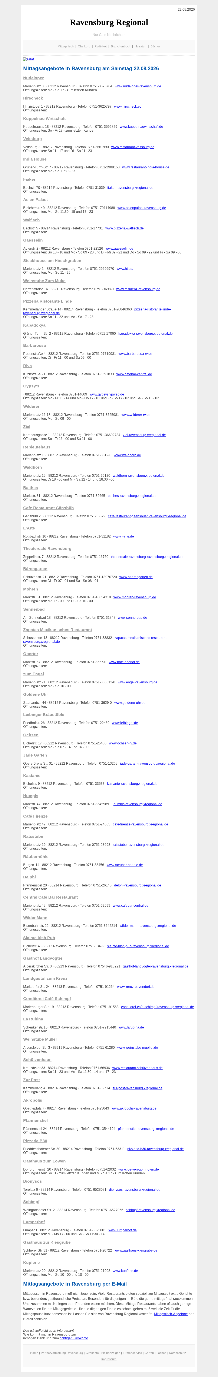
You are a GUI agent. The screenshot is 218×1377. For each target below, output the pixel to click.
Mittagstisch (66, 46)
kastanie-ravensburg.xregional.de (132, 783)
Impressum (108, 1359)
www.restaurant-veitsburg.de (132, 147)
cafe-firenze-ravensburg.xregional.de (140, 824)
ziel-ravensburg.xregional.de (144, 435)
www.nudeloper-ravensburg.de (138, 86)
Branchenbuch (121, 46)
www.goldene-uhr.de (129, 702)
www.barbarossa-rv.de (135, 354)
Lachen (161, 1352)
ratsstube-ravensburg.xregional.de (138, 844)
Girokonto (92, 1352)
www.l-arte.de (123, 536)
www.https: (125, 268)
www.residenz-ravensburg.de (138, 289)
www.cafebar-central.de (134, 374)
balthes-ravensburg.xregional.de (132, 496)
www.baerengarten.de (136, 577)
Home (34, 1352)
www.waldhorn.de (127, 455)
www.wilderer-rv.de (136, 415)
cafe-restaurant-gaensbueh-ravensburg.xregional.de (147, 516)
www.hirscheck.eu (128, 106)
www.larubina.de (131, 1027)
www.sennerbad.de (132, 617)
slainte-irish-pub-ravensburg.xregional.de (138, 946)
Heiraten (140, 46)
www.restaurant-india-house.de (145, 167)
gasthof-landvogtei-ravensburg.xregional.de (155, 966)
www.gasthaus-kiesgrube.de (136, 1250)
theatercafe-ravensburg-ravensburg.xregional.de (147, 557)
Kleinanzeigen (110, 1352)
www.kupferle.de (125, 1271)
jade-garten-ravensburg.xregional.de (147, 763)
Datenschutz (177, 1352)
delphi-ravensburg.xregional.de (137, 885)
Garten (149, 1352)
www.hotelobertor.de (124, 662)
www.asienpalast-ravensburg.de (142, 208)
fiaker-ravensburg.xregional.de (130, 187)
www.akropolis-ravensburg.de (134, 1108)
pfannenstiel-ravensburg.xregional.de (146, 1129)
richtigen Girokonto (74, 1338)
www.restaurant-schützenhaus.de (137, 1068)
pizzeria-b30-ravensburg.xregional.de (155, 1149)
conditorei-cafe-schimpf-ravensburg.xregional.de (157, 1007)
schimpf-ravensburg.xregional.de (150, 1210)
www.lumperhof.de (123, 1230)
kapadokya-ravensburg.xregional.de (145, 333)
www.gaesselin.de (119, 248)
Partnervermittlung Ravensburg (62, 1352)
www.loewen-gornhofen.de (138, 1169)
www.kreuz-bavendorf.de (136, 987)
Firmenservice (132, 1352)
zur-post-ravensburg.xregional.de (137, 1088)
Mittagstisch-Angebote (171, 1314)
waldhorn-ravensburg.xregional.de (139, 475)
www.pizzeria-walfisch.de (124, 228)
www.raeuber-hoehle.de (125, 865)
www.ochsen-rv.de (123, 743)
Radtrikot (101, 46)
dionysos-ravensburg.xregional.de (134, 1189)
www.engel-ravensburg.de (137, 682)
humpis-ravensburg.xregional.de (137, 804)
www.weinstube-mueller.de (137, 1047)
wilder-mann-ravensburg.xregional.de (148, 925)
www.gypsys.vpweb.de (107, 394)
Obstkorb (84, 46)
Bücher (155, 46)
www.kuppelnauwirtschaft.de (141, 126)
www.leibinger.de (125, 723)
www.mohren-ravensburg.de (134, 597)
